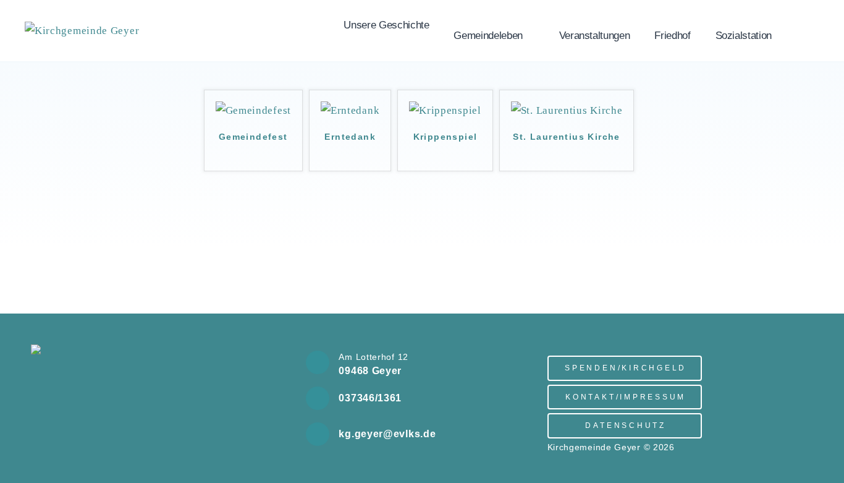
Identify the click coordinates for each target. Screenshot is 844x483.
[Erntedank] (350, 110)
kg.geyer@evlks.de (387, 434)
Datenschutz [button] (625, 425)
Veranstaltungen (594, 35)
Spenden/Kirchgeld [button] (625, 368)
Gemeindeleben (488, 35)
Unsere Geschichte (386, 25)
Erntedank (350, 137)
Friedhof (672, 35)
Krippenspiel (445, 137)
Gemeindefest (253, 137)
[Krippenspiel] (445, 110)
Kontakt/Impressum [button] (625, 397)
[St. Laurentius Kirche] (567, 110)
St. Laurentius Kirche (566, 137)
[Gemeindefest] (253, 110)
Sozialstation (743, 35)
